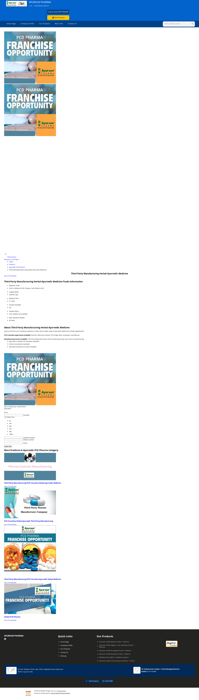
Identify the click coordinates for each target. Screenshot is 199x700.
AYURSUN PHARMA (40, 3)
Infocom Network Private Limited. (60, 693)
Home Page (11, 24)
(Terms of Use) (61, 691)
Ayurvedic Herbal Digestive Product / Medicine (114, 642)
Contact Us (72, 24)
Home (11, 262)
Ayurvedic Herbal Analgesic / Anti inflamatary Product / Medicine (116, 646)
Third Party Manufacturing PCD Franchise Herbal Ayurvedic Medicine (32, 483)
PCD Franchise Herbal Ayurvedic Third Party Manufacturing (28, 521)
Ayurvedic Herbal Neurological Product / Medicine (115, 651)
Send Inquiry (59, 17)
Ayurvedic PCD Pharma (17, 267)
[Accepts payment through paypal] (171, 646)
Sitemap (63, 656)
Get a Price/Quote (10, 276)
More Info (59, 24)
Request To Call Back (11, 259)
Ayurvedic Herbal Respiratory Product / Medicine (114, 654)
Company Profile (27, 24)
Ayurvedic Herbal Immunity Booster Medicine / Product (117, 661)
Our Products (44, 24)
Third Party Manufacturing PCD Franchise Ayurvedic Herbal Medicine (32, 579)
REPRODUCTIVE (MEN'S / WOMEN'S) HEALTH (114, 657)
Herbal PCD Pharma (12, 617)
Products (12, 264)
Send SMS (109, 681)
